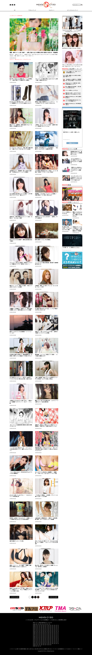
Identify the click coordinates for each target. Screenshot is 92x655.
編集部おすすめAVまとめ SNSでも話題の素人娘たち (73, 97)
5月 (42, 624)
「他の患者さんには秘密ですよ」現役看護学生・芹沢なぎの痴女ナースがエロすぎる (73, 80)
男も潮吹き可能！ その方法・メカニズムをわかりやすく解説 (67, 228)
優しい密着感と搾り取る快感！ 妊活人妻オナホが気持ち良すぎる (73, 87)
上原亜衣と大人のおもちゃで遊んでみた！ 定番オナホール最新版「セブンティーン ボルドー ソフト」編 (21, 402)
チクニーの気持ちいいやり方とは (72, 90)
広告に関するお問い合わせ (39, 648)
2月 (47, 624)
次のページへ (38, 597)
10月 (41, 625)
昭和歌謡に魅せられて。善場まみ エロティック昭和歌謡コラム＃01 (76, 153)
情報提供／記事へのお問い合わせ (28, 648)
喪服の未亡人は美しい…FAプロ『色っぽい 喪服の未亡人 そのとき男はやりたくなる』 (73, 93)
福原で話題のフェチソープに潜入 (17, 541)
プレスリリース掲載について (77, 648)
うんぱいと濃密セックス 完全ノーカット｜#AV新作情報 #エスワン (73, 72)
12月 (37, 625)
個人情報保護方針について (62, 648)
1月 (49, 624)
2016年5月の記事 (15, 597)
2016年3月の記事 (53, 597)
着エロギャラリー (19, 59)
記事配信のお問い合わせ (48, 648)
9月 (43, 625)
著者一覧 (18, 648)
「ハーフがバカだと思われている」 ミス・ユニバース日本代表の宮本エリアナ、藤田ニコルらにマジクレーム (21, 449)
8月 (36, 624)
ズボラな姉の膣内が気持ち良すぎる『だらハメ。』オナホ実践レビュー (73, 101)
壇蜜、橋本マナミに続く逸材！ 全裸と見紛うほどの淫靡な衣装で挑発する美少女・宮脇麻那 (34, 52)
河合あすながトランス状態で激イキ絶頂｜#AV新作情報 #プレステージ (73, 84)
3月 (46, 624)
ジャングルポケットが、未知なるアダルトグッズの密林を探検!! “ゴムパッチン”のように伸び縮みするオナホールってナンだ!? (46, 590)
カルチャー (12, 59)
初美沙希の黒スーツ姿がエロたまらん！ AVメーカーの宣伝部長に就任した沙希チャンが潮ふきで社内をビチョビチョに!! (46, 449)
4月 (44, 624)
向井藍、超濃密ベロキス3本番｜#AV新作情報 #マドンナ (73, 76)
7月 (38, 624)
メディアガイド (54, 648)
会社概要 (21, 648)
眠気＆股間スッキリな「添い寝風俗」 (43, 239)
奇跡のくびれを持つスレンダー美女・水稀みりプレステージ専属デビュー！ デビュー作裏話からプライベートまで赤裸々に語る (21, 590)
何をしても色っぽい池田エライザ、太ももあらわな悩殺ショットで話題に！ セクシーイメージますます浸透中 (46, 542)
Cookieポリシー (69, 648)
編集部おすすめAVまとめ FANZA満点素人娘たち (73, 104)
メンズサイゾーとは (13, 648)
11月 (39, 625)
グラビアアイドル (27, 59)
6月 (40, 624)
